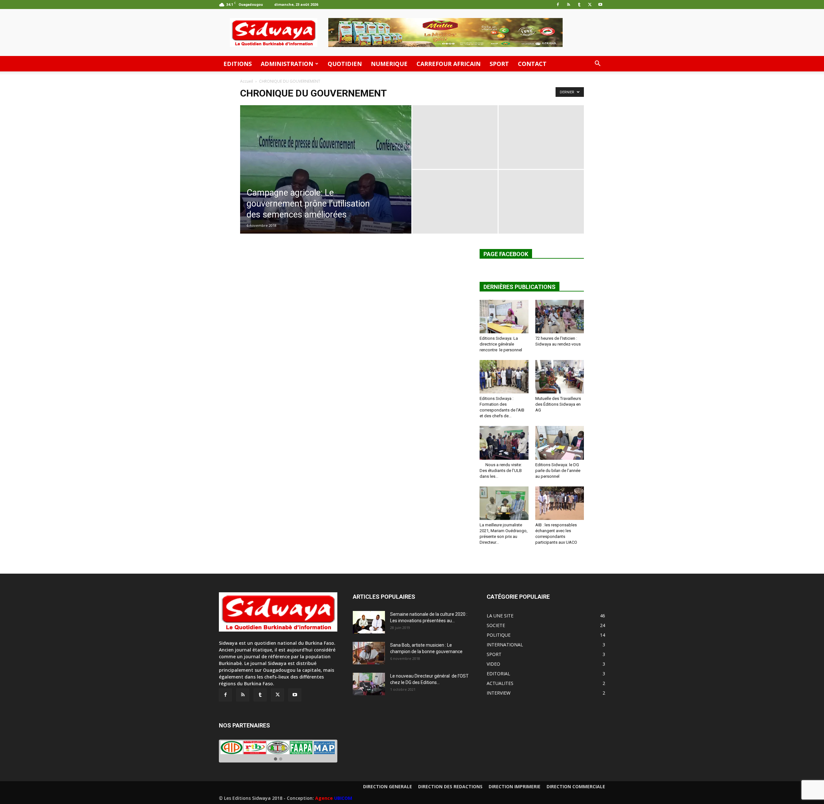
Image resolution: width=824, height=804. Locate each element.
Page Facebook (505, 254)
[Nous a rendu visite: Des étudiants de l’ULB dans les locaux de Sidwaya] (504, 442)
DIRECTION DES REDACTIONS (450, 787)
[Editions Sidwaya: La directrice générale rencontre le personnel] (504, 316)
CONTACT (532, 64)
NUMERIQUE (389, 64)
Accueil (246, 81)
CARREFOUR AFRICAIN (449, 64)
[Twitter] (590, 4)
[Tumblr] (579, 4)
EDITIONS (237, 64)
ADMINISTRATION (287, 64)
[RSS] (568, 4)
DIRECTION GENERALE (387, 787)
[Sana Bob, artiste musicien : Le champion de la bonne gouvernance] (369, 653)
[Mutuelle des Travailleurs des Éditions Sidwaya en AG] (559, 376)
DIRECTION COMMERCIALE (576, 787)
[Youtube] (600, 4)
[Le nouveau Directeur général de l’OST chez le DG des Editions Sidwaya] (369, 684)
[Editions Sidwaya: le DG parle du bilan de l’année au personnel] (559, 442)
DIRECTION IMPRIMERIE (514, 787)
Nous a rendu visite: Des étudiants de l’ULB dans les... (501, 470)
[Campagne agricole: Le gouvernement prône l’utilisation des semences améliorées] (325, 179)
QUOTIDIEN (345, 64)
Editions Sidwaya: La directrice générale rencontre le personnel (501, 344)
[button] (597, 64)
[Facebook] (558, 4)
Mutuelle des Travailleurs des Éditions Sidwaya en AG (558, 404)
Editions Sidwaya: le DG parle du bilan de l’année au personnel (558, 470)
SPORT (499, 64)
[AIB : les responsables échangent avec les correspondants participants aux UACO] (559, 503)
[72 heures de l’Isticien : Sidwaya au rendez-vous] (559, 316)
